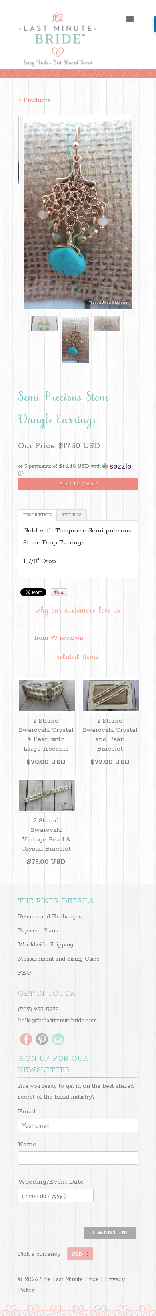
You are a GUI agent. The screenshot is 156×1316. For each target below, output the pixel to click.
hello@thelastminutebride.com (57, 1020)
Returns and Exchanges (50, 916)
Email (27, 1111)
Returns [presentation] (72, 515)
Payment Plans (38, 930)
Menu (130, 20)
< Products (34, 100)
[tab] (37, 515)
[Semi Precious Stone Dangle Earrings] (78, 212)
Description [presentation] (37, 515)
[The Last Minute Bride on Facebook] (26, 1040)
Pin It (59, 592)
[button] (78, 470)
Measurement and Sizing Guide (59, 959)
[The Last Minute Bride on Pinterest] (42, 1040)
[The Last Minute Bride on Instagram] (58, 1040)
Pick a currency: (42, 1254)
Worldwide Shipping (45, 944)
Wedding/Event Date (51, 1182)
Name (27, 1144)
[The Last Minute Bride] (58, 40)
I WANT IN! (109, 1232)
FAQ (24, 973)
